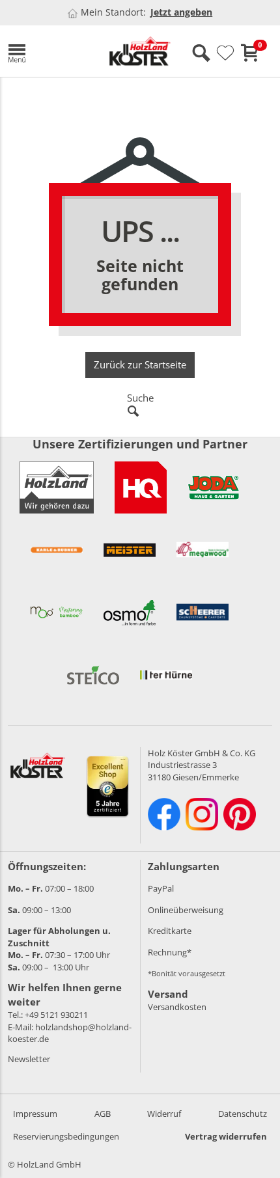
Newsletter (29, 1059)
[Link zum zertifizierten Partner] (141, 487)
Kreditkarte (169, 931)
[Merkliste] (225, 53)
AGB (102, 1113)
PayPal (161, 888)
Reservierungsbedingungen (66, 1136)
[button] (47, 51)
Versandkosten (177, 1007)
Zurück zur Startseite (140, 364)
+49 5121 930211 (56, 1014)
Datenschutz (242, 1113)
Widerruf (164, 1113)
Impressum (35, 1113)
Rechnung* (169, 952)
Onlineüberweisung (185, 910)
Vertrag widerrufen (226, 1136)
